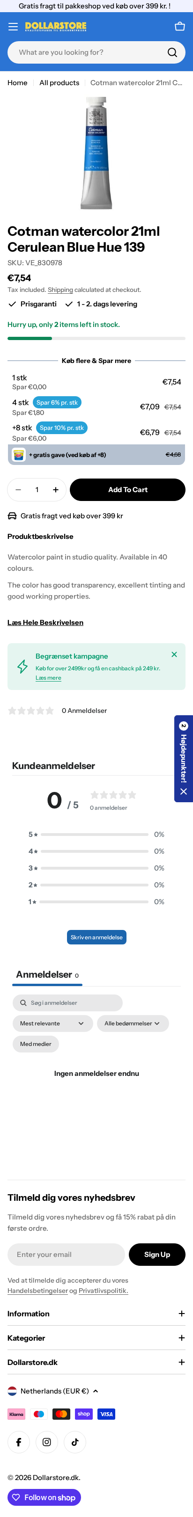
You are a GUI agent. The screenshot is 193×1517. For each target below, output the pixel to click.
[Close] (174, 654)
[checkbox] (36, 1044)
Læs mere (48, 677)
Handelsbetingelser (37, 1290)
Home (17, 82)
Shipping (60, 289)
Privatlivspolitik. (103, 1290)
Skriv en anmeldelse (97, 937)
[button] (96, 382)
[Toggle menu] (13, 26)
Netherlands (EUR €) (55, 1390)
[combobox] (96, 52)
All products (59, 82)
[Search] (172, 52)
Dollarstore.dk (56, 1477)
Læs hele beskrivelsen (45, 622)
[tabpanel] (96, 1084)
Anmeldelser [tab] (47, 974)
